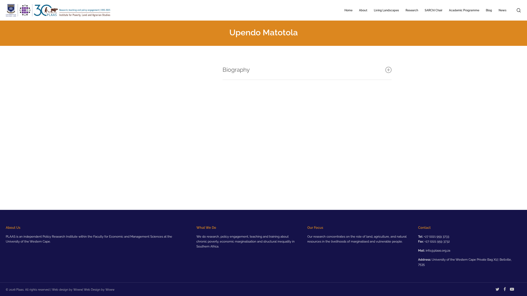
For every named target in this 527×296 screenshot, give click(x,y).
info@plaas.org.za (438, 250)
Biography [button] (236, 69)
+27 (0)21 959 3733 (436, 236)
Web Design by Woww (99, 289)
